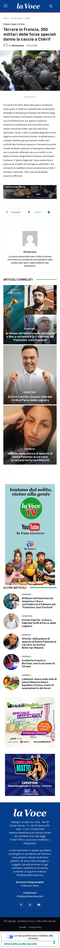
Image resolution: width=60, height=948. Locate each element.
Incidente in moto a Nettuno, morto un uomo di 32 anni (38, 663)
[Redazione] (6, 45)
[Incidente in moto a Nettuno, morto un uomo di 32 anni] (11, 662)
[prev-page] (5, 471)
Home (6, 18)
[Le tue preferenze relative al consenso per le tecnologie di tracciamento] (54, 942)
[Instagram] (30, 905)
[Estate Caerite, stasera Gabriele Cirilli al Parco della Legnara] (30, 374)
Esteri (27, 18)
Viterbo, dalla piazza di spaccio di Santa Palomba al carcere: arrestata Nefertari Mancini (30, 457)
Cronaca (29, 449)
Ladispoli (26, 675)
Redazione (18, 45)
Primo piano (17, 18)
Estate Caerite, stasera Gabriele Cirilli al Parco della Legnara (30, 398)
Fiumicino (29, 329)
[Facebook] (21, 905)
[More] (48, 212)
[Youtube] (39, 905)
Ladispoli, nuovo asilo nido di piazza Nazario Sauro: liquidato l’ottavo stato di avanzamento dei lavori (39, 684)
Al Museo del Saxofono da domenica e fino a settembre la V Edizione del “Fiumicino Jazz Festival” (30, 337)
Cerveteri (30, 392)
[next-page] (11, 471)
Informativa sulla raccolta (20, 943)
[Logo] (28, 6)
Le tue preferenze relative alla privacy (33, 937)
